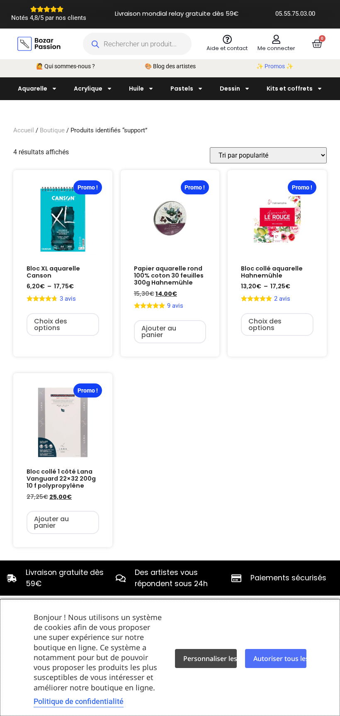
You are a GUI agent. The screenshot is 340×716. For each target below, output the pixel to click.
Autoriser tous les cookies (280, 658)
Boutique (52, 130)
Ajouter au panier (158, 331)
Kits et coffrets (290, 88)
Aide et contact (227, 48)
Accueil (23, 130)
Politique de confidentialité (79, 701)
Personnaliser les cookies (210, 658)
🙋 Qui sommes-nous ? (65, 66)
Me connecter (276, 48)
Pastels (181, 88)
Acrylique (88, 88)
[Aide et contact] (227, 39)
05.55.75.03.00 (295, 13)
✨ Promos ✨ (274, 66)
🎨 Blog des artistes (170, 66)
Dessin (230, 88)
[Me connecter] (276, 39)
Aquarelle (32, 88)
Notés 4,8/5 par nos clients (48, 18)
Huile (136, 88)
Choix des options (50, 324)
